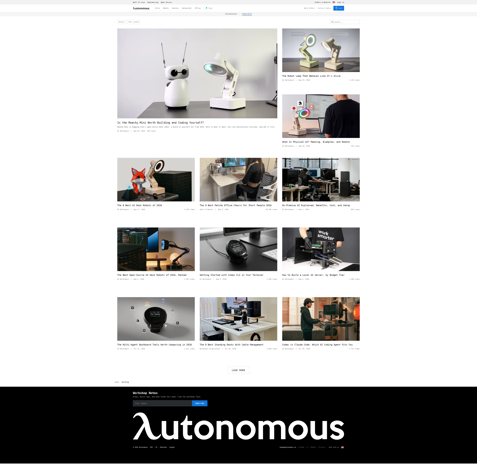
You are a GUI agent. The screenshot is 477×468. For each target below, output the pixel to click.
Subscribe (199, 403)
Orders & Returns (323, 2)
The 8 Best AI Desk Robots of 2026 (139, 205)
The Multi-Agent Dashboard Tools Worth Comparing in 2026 (154, 344)
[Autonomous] (141, 8)
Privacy (322, 447)
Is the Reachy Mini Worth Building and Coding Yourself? (160, 122)
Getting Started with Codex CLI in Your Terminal (231, 275)
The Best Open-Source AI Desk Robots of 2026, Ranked (151, 275)
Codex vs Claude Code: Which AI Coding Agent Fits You (317, 344)
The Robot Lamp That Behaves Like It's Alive (311, 76)
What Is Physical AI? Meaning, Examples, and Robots (316, 142)
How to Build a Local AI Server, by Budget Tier (313, 275)
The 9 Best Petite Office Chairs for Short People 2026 (236, 205)
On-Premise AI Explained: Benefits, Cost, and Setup (316, 205)
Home (117, 382)
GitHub (301, 447)
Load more (238, 370)
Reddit (313, 447)
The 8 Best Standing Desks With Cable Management (231, 344)
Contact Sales (324, 8)
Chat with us (334, 447)
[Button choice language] (334, 2)
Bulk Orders (309, 8)
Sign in (340, 2)
